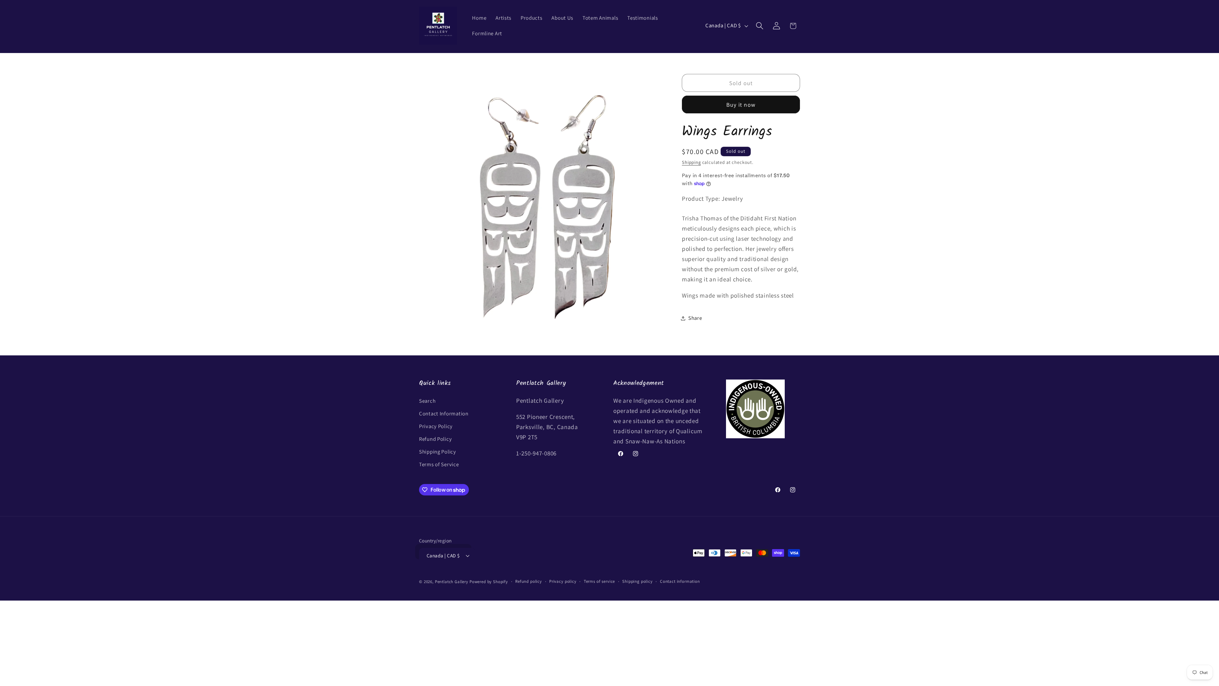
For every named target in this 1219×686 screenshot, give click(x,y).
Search (427, 400)
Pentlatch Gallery (451, 581)
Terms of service (599, 581)
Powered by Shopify (489, 581)
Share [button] (695, 317)
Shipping (691, 162)
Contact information (680, 581)
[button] (759, 25)
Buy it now (741, 104)
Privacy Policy (436, 426)
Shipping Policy (437, 451)
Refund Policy (435, 438)
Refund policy (528, 581)
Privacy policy (562, 581)
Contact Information (444, 413)
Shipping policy (637, 581)
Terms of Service (439, 464)
